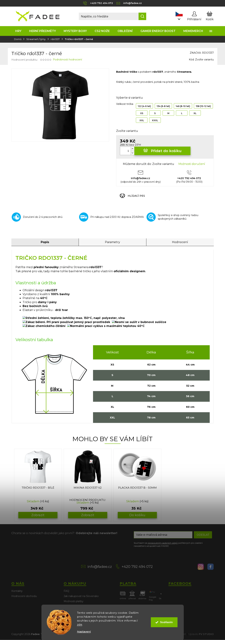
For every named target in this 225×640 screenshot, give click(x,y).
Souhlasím (166, 622)
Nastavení (84, 631)
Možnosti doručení (191, 164)
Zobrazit (37, 515)
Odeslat (203, 534)
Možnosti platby (73, 601)
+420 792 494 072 (137, 566)
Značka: (202, 52)
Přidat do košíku (166, 151)
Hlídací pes (136, 195)
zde (79, 624)
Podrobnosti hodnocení (67, 59)
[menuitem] (18, 31)
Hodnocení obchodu (24, 596)
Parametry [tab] (112, 242)
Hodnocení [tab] (180, 242)
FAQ (66, 591)
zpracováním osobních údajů (163, 543)
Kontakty (17, 591)
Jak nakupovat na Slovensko (81, 596)
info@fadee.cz (99, 566)
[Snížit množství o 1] (132, 153)
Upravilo (201, 634)
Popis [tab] (45, 242)
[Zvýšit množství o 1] (132, 149)
